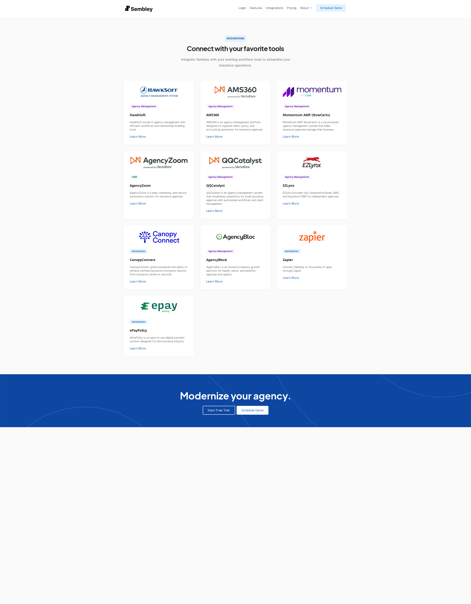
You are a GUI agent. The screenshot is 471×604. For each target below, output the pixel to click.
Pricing (291, 8)
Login (242, 8)
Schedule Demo (331, 8)
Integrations (274, 8)
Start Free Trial (219, 410)
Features (256, 8)
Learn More (138, 137)
